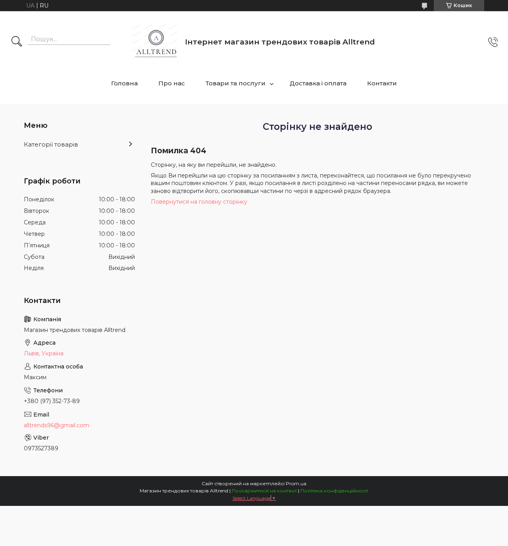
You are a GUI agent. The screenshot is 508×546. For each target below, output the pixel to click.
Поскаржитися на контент (264, 491)
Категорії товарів (51, 144)
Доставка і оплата (318, 83)
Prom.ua (296, 483)
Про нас (171, 83)
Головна (124, 83)
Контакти (382, 83)
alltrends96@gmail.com (56, 425)
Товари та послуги (236, 83)
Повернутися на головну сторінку (199, 201)
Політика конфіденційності (334, 491)
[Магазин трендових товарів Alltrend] (156, 42)
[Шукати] (16, 42)
